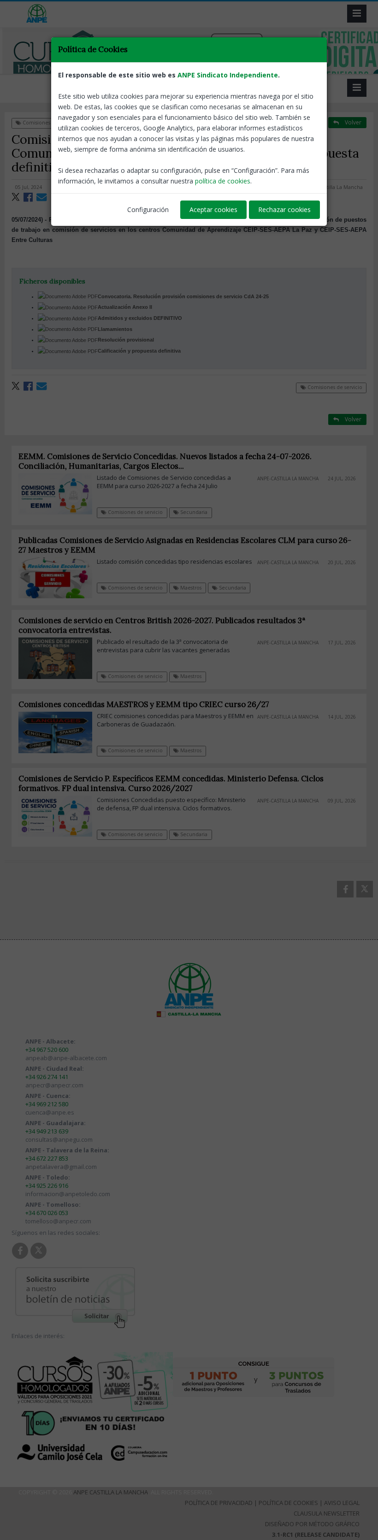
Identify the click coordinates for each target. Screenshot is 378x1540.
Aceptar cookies (213, 209)
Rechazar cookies (284, 209)
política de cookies (222, 181)
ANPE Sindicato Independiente (227, 75)
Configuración (148, 209)
